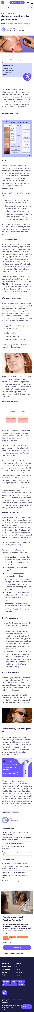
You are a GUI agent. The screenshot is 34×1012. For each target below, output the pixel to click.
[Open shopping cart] (28, 2)
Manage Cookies (5, 1009)
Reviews (4, 975)
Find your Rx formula (17, 2)
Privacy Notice (5, 1002)
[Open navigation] (32, 2)
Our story (5, 972)
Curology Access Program (7, 1007)
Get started (5, 963)
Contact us (19, 975)
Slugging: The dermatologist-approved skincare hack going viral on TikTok (16, 868)
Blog (17, 966)
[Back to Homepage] (2, 2)
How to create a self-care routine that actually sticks (15, 876)
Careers (18, 969)
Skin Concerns (9, 13)
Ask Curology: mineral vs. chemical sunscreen (15, 843)
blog (2, 13)
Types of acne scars (7, 68)
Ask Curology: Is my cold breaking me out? (14, 863)
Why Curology (6, 969)
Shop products (6, 966)
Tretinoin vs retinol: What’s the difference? (14, 872)
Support (18, 963)
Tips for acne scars (7, 72)
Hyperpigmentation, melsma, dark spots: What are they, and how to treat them (16, 839)
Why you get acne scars (8, 70)
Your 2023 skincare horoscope (11, 881)
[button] (17, 7)
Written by (12, 819)
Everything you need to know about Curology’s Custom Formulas (15, 833)
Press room (19, 972)
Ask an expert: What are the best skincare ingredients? (14, 847)
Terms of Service (5, 1001)
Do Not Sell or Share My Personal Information (12, 1005)
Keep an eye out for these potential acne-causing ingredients (16, 853)
